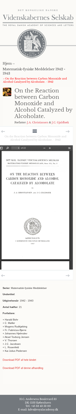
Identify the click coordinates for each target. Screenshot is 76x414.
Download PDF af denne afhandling (23, 367)
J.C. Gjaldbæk (60, 122)
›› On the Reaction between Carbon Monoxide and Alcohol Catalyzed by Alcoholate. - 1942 (35, 80)
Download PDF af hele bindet (19, 359)
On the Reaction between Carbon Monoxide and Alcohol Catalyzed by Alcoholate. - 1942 (35, 138)
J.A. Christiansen (37, 122)
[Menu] (35, 131)
